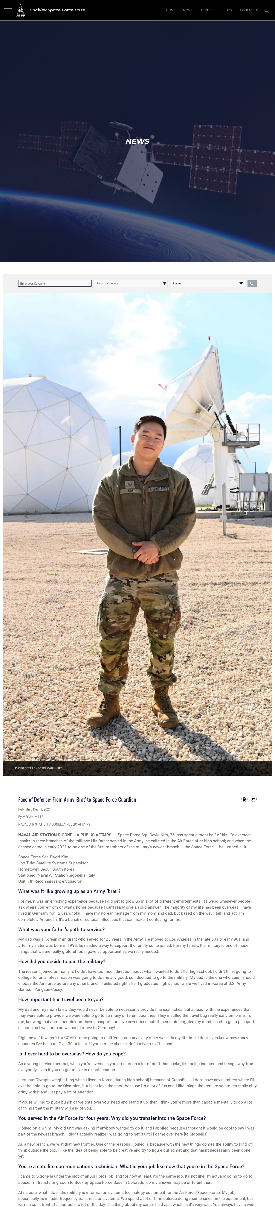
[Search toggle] (267, 10)
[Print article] (244, 799)
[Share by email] (254, 799)
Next (258, 534)
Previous (16, 534)
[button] (7, 10)
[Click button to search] (252, 283)
